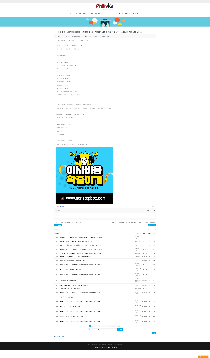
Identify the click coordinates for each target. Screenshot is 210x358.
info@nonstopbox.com (65, 131)
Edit (149, 225)
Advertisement (102, 347)
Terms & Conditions (112, 347)
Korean (136, 13)
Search (120, 329)
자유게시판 (114, 13)
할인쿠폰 (91, 13)
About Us (95, 347)
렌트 (80, 13)
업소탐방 (85, 13)
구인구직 (75, 13)
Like (57, 206)
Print (153, 206)
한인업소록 (108, 13)
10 (113, 326)
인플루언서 (97, 13)
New (154, 333)
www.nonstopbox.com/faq (80, 141)
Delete (153, 225)
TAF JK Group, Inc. (117, 344)
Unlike (62, 206)
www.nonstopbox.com (65, 124)
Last (119, 326)
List (55, 225)
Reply (59, 225)
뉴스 (103, 13)
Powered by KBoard (59, 336)
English (129, 13)
